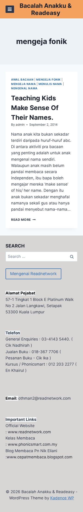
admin (20, 124)
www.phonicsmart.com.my (32, 444)
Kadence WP (62, 498)
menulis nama (50, 84)
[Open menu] (10, 9)
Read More (23, 219)
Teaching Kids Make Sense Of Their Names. (35, 107)
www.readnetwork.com (29, 432)
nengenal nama (24, 88)
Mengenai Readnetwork (33, 273)
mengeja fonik (48, 79)
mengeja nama (23, 84)
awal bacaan (22, 79)
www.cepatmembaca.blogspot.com (39, 457)
